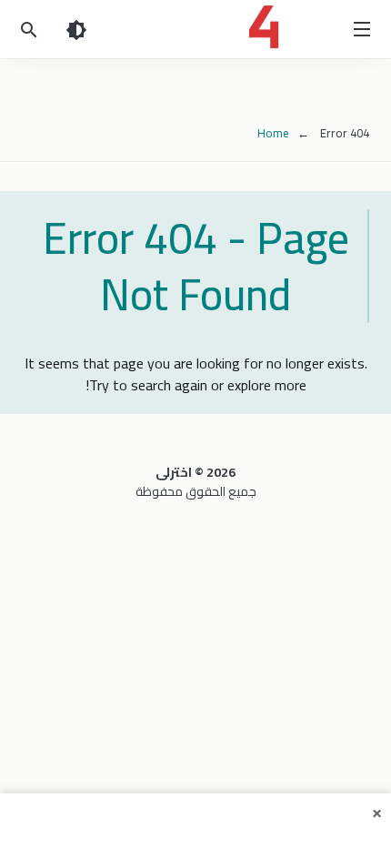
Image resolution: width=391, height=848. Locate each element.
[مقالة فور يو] (195, 27)
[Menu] (362, 29)
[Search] (29, 29)
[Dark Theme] (76, 29)
